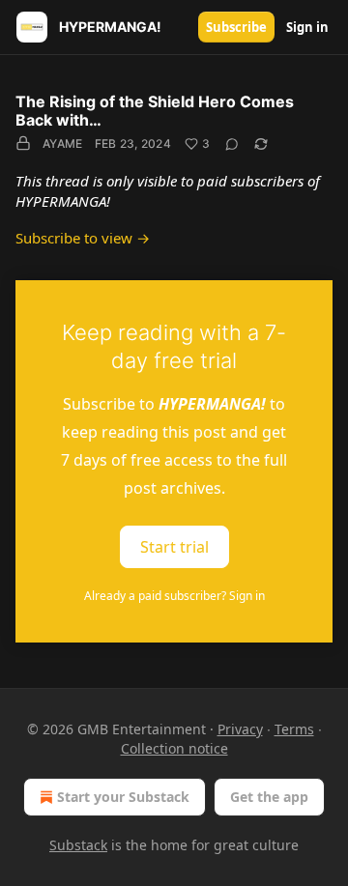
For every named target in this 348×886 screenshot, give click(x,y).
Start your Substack (123, 796)
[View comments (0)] (232, 144)
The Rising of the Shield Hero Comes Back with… (154, 110)
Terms (294, 729)
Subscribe (236, 27)
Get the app (269, 796)
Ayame (63, 143)
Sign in (307, 27)
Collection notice (174, 748)
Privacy (240, 729)
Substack (78, 845)
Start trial (174, 546)
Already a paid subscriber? (174, 595)
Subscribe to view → (82, 237)
